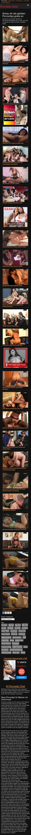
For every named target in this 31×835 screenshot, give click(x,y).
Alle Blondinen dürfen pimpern (11, 183)
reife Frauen (17, 646)
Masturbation (6, 637)
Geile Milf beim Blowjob (9, 510)
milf (24, 637)
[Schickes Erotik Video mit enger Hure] (15, 539)
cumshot (25, 628)
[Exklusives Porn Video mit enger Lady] (15, 133)
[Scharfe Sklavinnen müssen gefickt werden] (15, 237)
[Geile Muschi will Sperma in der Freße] (15, 399)
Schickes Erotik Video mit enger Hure (13, 548)
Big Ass (11, 625)
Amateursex (19, 1)
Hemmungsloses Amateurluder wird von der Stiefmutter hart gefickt (14, 83)
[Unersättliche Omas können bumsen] (15, 256)
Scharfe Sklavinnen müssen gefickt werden (14, 247)
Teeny (23, 652)
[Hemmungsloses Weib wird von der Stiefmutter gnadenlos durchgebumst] (15, 578)
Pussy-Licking (6, 647)
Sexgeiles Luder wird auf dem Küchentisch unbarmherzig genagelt (14, 468)
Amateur (4, 625)
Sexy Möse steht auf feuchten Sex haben (14, 568)
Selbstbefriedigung (16, 650)
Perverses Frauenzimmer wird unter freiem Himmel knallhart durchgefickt (14, 489)
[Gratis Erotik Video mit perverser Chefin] (15, 94)
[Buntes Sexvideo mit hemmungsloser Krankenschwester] (15, 295)
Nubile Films (19, 640)
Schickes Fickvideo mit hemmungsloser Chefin (15, 428)
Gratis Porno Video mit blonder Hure (12, 345)
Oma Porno (6, 643)
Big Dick (18, 625)
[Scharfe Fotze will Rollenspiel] (15, 33)
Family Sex (22, 631)
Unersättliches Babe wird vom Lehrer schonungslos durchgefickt (13, 163)
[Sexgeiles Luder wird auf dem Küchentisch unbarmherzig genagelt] (15, 458)
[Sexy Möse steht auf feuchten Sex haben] (15, 558)
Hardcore (22, 634)
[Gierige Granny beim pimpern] (15, 316)
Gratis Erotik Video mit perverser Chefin (13, 104)
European (13, 631)
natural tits (5, 640)
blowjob (10, 628)
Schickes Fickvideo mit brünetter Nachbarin (14, 529)
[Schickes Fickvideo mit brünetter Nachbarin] (15, 520)
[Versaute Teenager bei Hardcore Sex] (15, 193)
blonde (4, 628)
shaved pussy (6, 652)
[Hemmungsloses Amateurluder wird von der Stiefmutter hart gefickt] (15, 73)
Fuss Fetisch (6, 634)
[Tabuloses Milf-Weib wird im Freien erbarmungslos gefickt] (15, 599)
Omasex (15, 643)
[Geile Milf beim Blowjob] (15, 500)
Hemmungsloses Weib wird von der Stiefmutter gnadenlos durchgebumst (15, 588)
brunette (18, 628)
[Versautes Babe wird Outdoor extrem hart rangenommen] (15, 437)
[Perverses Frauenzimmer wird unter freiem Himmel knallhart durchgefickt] (15, 479)
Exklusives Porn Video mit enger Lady (13, 143)
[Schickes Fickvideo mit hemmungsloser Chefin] (15, 418)
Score (26, 647)
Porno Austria (5, 2)
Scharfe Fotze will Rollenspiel (11, 42)
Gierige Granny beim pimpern (11, 326)
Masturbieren (17, 637)
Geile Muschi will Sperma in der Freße (13, 408)
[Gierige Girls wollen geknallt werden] (15, 276)
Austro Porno (11, 1)
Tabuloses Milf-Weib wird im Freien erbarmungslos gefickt (12, 609)
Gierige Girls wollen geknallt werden (12, 285)
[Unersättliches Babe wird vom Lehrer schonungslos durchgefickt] (15, 153)
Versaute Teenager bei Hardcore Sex (12, 203)
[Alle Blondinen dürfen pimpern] (15, 174)
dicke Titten (5, 631)
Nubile (12, 640)
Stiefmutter (15, 653)
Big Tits (25, 625)
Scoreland (5, 650)
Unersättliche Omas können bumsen (12, 266)
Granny (14, 634)
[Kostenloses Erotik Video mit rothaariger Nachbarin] (15, 52)
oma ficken (26, 1)
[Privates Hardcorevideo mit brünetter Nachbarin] (15, 378)
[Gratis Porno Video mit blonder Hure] (15, 335)
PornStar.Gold (9, 6)
